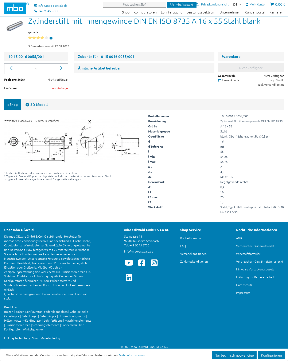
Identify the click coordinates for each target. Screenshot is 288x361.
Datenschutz (244, 285)
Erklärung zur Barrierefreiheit (255, 277)
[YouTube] (129, 262)
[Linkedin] (129, 277)
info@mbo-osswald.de (138, 251)
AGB (239, 238)
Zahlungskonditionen (194, 261)
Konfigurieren (271, 355)
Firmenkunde (230, 80)
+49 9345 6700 (48, 11)
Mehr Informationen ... (133, 355)
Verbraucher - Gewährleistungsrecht (259, 261)
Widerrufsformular (248, 253)
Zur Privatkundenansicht (212, 4)
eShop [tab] (12, 104)
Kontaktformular (191, 238)
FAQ (183, 246)
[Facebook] (141, 262)
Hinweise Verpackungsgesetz (255, 269)
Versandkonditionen (193, 253)
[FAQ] (51, 38)
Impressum (243, 292)
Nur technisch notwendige (234, 355)
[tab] (36, 104)
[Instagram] (154, 262)
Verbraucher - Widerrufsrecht (255, 246)
